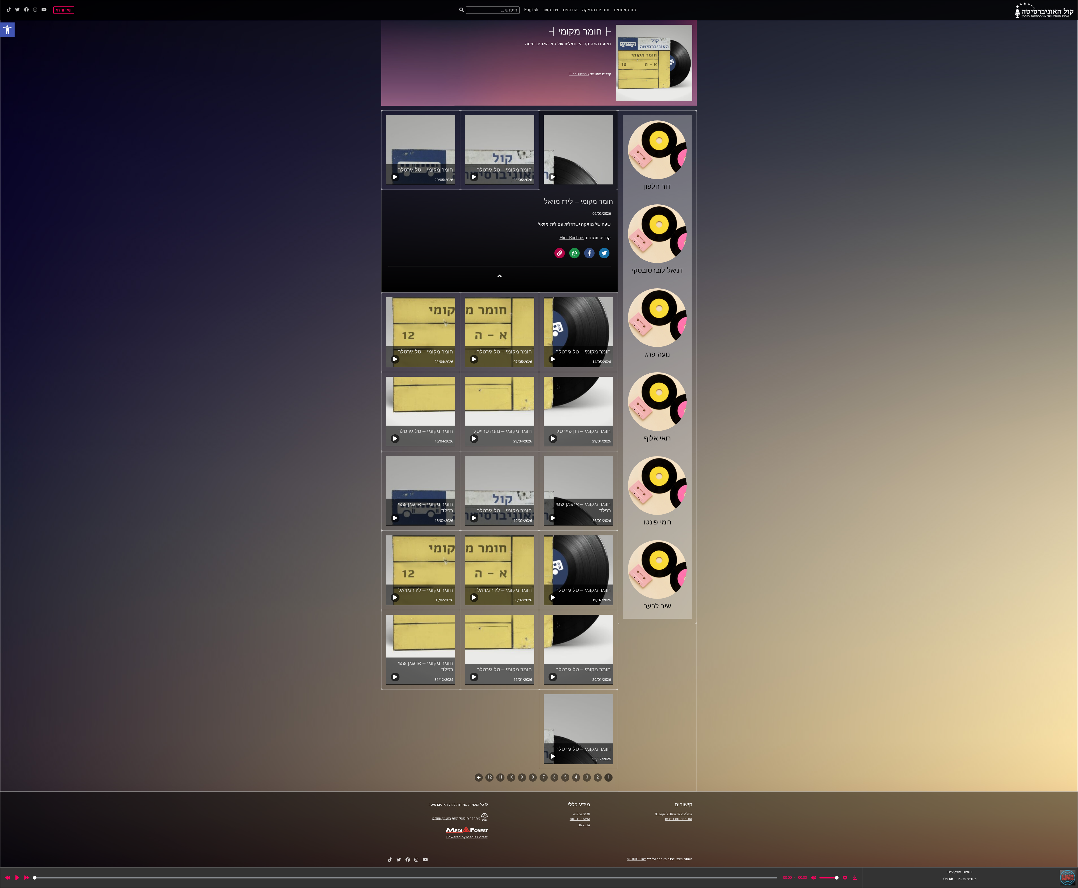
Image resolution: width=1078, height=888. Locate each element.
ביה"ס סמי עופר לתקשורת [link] (673, 813)
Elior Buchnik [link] (579, 74)
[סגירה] (499, 276)
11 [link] (500, 777)
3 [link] (587, 777)
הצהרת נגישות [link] (580, 818)
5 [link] (565, 777)
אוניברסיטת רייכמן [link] (678, 818)
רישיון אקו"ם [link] (441, 818)
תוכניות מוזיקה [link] (595, 9)
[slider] (405, 877)
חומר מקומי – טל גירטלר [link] (504, 170)
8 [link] (533, 777)
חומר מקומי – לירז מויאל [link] (504, 590)
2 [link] (598, 777)
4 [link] (576, 777)
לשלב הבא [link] (479, 778)
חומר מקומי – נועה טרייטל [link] (503, 431)
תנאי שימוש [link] (581, 813)
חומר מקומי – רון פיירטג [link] (584, 431)
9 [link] (522, 777)
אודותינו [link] (570, 9)
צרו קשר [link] (550, 9)
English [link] (531, 9)
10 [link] (511, 777)
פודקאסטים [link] (625, 9)
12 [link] (489, 777)
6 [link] (554, 777)
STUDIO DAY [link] (636, 859)
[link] (7, 29)
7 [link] (543, 777)
